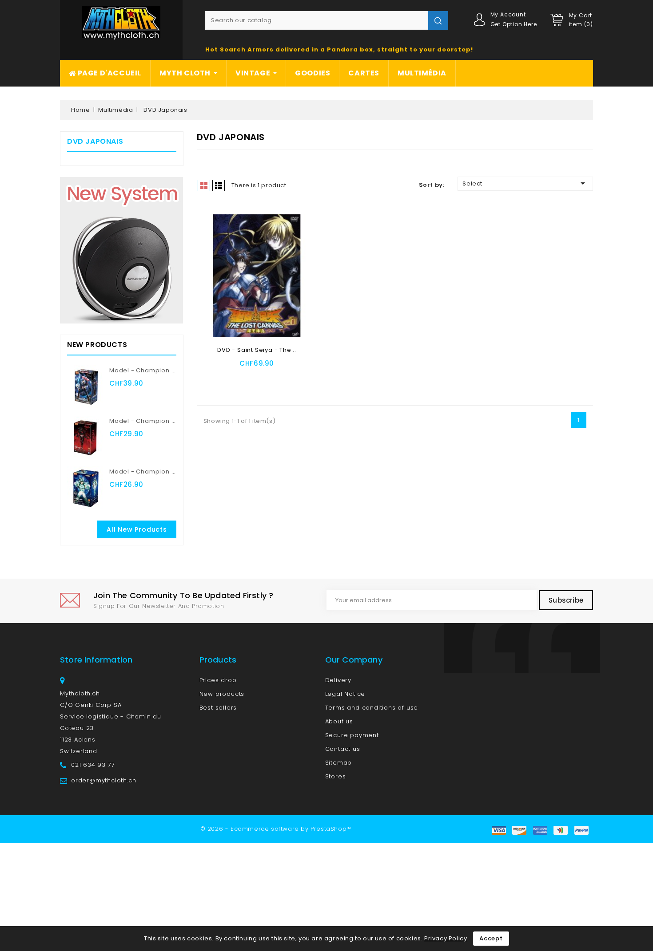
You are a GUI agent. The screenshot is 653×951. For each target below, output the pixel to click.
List (218, 185)
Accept (491, 938)
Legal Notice (345, 694)
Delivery (338, 680)
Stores (335, 776)
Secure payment (352, 735)
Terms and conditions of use (371, 707)
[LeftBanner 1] (121, 250)
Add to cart (234, 376)
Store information (96, 659)
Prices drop (218, 680)
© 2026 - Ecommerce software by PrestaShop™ (275, 829)
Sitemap (338, 762)
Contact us (342, 749)
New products (222, 694)
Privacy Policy (445, 938)
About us (339, 721)
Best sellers (218, 707)
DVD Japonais (95, 141)
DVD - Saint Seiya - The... (256, 350)
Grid (203, 185)
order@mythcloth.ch (103, 780)
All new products (137, 529)
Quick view (280, 376)
